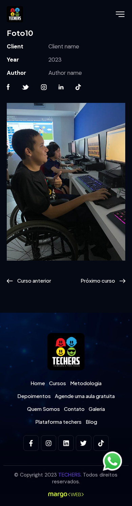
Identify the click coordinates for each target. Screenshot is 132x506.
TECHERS (69, 474)
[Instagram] (49, 443)
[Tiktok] (101, 443)
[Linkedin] (66, 443)
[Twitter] (83, 443)
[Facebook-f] (31, 443)
